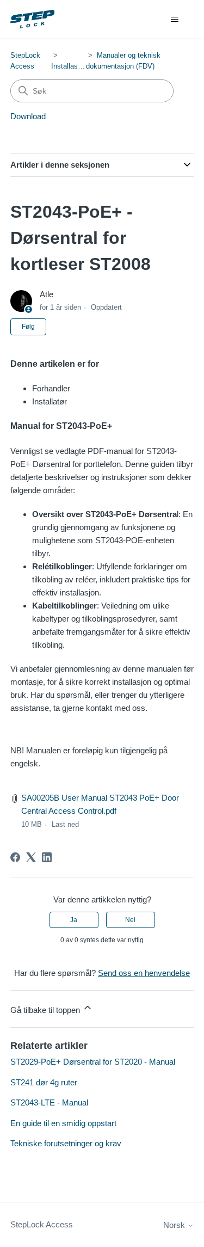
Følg (28, 326)
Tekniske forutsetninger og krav (65, 1143)
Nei (130, 920)
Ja (73, 920)
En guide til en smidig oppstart (63, 1123)
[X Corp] (31, 857)
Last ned (65, 824)
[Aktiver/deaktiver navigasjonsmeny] (174, 19)
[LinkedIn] (47, 857)
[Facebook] (15, 857)
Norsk (175, 1225)
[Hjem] (32, 19)
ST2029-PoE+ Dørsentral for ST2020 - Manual (92, 1061)
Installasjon (69, 66)
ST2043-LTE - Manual (49, 1102)
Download (28, 116)
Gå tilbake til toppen (46, 1010)
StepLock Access (41, 1224)
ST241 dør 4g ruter (43, 1082)
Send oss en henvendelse (144, 973)
